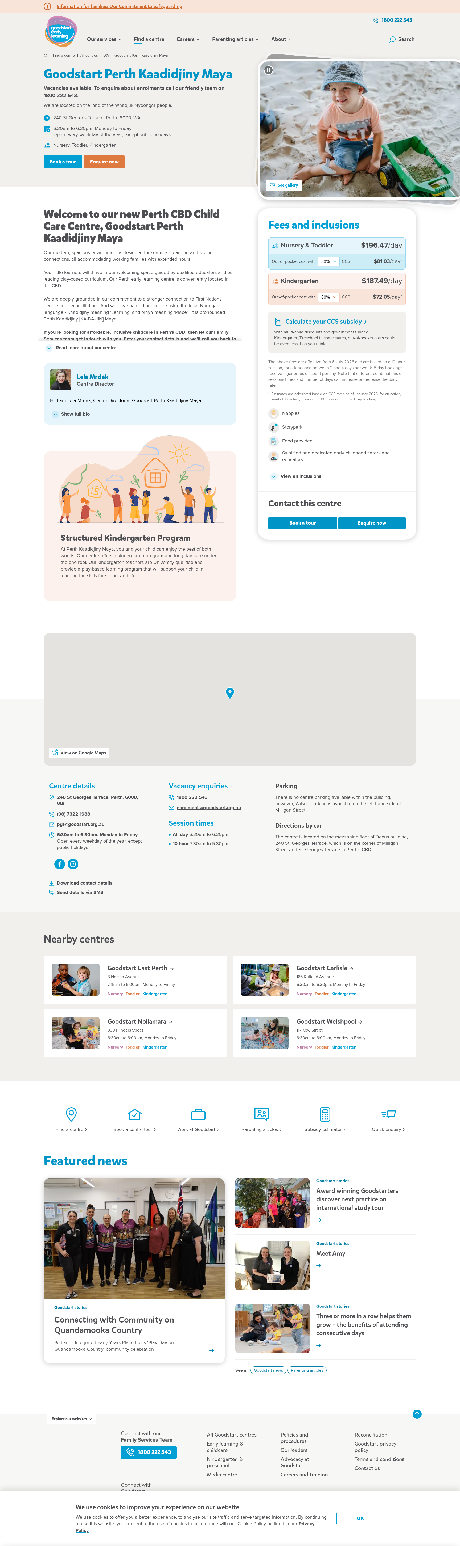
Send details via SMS (80, 892)
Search (406, 39)
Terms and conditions (379, 1459)
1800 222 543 (396, 20)
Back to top (417, 1414)
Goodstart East (138, 968)
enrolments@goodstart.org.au (209, 807)
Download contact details (85, 883)
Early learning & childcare (225, 1447)
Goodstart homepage (62, 30)
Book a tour (63, 161)
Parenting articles (233, 39)
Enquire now (104, 161)
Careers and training (304, 1474)
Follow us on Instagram (73, 864)
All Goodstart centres (232, 1434)
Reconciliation (371, 1434)
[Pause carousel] (268, 70)
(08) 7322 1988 (73, 814)
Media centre (222, 1474)
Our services (101, 39)
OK (360, 1518)
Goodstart (322, 968)
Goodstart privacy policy (375, 1447)
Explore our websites (69, 1418)
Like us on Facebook (59, 864)
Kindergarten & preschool (225, 1462)
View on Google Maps (83, 753)
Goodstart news (268, 1370)
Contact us (367, 1468)
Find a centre (149, 39)
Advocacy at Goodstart (295, 1462)
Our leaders (294, 1450)
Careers (185, 39)
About (278, 39)
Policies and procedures (294, 1438)
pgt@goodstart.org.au (80, 824)
